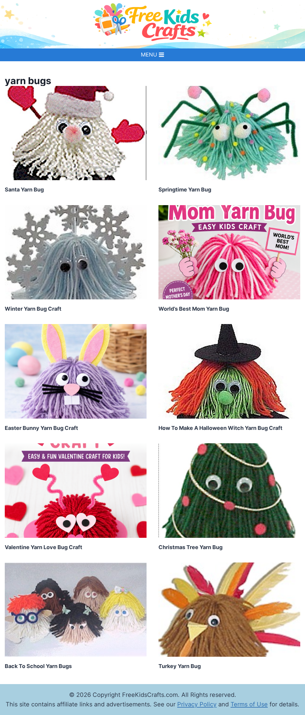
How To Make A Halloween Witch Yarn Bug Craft (220, 428)
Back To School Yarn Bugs (38, 666)
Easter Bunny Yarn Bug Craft (41, 428)
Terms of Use (249, 704)
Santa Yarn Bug (24, 189)
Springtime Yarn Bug (184, 189)
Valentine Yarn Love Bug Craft (43, 547)
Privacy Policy (197, 704)
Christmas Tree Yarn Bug (190, 547)
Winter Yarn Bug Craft (33, 309)
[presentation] (76, 133)
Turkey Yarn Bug (179, 666)
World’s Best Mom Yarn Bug (193, 309)
